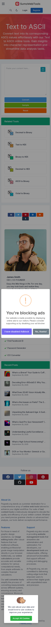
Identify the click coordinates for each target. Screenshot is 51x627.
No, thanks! (41, 331)
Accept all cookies (21, 618)
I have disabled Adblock (16, 331)
